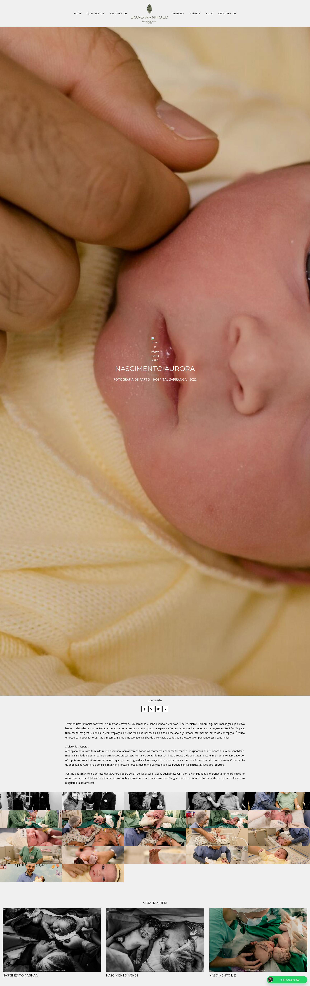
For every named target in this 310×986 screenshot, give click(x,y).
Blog (209, 13)
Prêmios (195, 13)
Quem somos (95, 13)
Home (77, 13)
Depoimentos (227, 13)
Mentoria (178, 13)
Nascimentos (118, 13)
